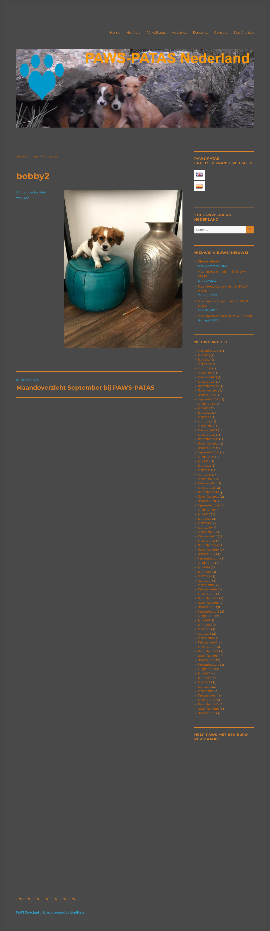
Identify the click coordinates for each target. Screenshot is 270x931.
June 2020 (204, 519)
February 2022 (207, 430)
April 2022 (205, 421)
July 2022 (204, 408)
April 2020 (205, 527)
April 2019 (205, 580)
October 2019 (207, 554)
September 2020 (209, 505)
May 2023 (204, 364)
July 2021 (204, 461)
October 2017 (206, 660)
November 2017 (208, 656)
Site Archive (244, 33)
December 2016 (208, 704)
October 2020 (207, 501)
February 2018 (207, 642)
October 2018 (206, 607)
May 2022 (204, 417)
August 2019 (206, 563)
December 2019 (208, 545)
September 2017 (208, 664)
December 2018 (208, 598)
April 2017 (204, 687)
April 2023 (205, 368)
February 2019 (207, 589)
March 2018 (206, 638)
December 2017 (208, 651)
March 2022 (206, 426)
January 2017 (206, 700)
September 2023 (209, 351)
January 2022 (207, 435)
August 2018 (206, 616)
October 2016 (207, 713)
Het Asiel (133, 33)
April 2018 (204, 633)
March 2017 (206, 691)
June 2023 (204, 359)
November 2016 (208, 709)
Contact (221, 33)
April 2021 (204, 474)
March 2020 (206, 532)
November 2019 (208, 549)
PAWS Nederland (27, 912)
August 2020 (206, 510)
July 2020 (204, 514)
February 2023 (207, 377)
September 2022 (209, 399)
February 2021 (207, 483)
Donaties (200, 33)
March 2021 (206, 479)
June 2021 (204, 465)
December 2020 (208, 492)
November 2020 (208, 496)
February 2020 (207, 536)
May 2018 (204, 629)
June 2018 (204, 625)
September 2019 (209, 558)
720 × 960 (22, 198)
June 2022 (204, 412)
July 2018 (204, 620)
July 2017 (204, 673)
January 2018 (206, 647)
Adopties (179, 33)
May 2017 (204, 682)
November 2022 (208, 390)
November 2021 (208, 443)
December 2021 (208, 439)
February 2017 (207, 695)
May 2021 (204, 470)
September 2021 (208, 452)
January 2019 (206, 594)
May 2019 (204, 576)
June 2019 (204, 572)
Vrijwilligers (156, 33)
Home (115, 33)
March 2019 (206, 585)
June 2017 (204, 678)
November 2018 (208, 603)
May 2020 (204, 523)
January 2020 (207, 541)
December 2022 (208, 386)
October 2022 (207, 395)
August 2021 (206, 457)
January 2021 (206, 488)
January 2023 (206, 382)
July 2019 (204, 567)
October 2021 (206, 448)
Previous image (27, 156)
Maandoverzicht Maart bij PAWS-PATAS (225, 316)
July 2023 (204, 355)
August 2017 (206, 669)
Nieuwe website (208, 261)
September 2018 (208, 611)
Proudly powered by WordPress (63, 912)
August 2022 (206, 404)
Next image (50, 156)
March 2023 (206, 373)
